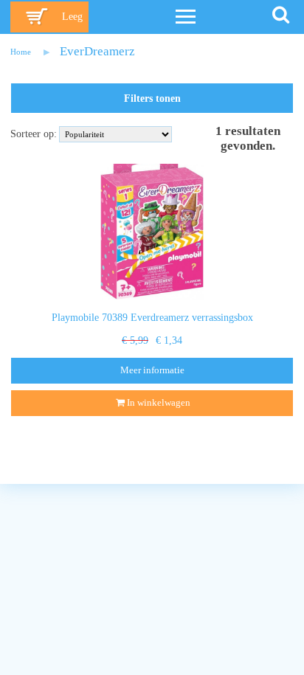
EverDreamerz (97, 51)
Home (20, 51)
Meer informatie (152, 370)
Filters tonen (152, 98)
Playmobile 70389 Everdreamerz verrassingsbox (152, 317)
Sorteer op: (33, 133)
